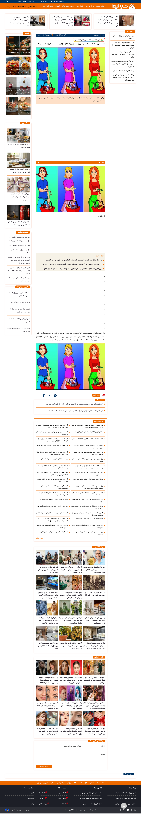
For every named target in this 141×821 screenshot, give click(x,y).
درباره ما (25, 1)
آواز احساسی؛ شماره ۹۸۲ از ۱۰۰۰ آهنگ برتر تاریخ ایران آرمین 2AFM (87, 526)
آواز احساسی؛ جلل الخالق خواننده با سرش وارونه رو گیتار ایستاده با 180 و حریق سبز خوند (53, 440)
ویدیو (52, 6)
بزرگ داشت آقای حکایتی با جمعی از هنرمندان (54, 459)
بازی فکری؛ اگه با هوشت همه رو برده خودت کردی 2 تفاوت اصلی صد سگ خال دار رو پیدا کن (73, 268)
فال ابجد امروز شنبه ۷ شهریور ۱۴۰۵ (19, 241)
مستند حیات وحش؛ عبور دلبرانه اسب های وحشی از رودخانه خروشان (53, 467)
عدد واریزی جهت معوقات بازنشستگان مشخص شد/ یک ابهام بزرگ (123, 55)
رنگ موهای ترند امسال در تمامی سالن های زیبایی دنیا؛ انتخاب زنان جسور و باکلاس (71, 706)
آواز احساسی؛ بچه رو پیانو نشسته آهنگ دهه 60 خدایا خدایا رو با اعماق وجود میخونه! (52, 453)
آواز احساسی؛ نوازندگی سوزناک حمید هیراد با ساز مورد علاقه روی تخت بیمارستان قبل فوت (52, 426)
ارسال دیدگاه (44, 766)
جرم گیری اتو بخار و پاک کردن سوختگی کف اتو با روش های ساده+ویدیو (20, 197)
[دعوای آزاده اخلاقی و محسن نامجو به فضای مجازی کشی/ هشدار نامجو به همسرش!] (94, 557)
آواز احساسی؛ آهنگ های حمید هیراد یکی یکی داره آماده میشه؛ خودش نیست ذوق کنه (53, 519)
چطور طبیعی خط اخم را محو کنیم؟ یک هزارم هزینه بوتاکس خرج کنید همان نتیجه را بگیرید (71, 680)
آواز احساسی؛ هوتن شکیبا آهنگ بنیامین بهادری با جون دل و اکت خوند (87, 494)
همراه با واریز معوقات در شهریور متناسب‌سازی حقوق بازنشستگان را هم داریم (123, 45)
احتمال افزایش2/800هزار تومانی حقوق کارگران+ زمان (87, 432)
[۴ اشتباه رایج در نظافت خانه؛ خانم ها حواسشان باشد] (18, 135)
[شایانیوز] (123, 6)
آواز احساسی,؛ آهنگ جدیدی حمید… (125, 798)
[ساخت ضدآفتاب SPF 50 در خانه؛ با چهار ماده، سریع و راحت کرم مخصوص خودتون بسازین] (47, 718)
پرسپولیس (42, 798)
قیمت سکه (42, 793)
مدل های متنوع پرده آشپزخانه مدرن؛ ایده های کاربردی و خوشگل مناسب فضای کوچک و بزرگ (94, 646)
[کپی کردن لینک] (103, 162)
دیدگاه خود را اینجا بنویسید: (72, 746)
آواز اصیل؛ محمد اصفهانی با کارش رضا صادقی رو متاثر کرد (87, 440)
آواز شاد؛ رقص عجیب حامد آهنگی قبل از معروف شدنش (52, 513)
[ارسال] (99, 162)
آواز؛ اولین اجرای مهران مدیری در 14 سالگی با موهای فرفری (87, 460)
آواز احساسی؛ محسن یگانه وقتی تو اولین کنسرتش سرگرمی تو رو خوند (88, 446)
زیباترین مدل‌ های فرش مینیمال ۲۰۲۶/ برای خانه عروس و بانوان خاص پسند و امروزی (95, 621)
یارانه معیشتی (43, 804)
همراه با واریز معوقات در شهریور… (92, 804)
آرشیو (32, 804)
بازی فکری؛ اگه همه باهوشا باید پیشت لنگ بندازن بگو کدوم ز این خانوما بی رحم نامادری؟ (74, 260)
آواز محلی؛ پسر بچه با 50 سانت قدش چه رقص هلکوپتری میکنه (54, 487)
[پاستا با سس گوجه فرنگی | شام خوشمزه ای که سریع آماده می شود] (18, 66)
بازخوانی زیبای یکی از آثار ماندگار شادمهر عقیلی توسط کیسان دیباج (52, 526)
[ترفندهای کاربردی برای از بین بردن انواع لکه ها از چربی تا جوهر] (18, 160)
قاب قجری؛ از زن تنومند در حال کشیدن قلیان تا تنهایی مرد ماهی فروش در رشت (48, 570)
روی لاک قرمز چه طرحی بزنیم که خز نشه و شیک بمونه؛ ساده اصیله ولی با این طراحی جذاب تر (95, 731)
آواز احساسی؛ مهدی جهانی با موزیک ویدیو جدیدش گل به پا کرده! (52, 433)
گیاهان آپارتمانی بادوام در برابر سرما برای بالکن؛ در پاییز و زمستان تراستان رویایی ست (70, 621)
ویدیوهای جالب (98, 421)
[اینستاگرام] (130, 810)
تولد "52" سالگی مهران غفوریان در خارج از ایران (54, 532)
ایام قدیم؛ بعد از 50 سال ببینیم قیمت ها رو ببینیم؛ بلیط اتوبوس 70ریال (87, 507)
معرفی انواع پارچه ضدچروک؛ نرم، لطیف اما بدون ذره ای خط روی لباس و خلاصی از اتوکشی (47, 621)
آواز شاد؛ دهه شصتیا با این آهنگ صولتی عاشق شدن (88, 479)
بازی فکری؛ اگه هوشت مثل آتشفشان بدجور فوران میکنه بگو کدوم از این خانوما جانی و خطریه (72, 264)
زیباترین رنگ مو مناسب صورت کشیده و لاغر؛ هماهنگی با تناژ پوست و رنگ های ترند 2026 (48, 680)
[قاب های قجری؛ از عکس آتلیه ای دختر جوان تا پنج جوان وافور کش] (94, 582)
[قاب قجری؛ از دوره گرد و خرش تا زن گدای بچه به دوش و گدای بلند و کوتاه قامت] (70, 557)
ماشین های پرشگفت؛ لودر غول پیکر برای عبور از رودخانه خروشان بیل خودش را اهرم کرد (89, 467)
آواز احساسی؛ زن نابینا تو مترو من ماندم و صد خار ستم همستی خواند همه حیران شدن (87, 426)
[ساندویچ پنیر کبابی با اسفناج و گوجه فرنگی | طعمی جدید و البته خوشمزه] (18, 45)
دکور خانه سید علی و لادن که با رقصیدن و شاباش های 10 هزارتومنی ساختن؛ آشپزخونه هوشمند (62, 21)
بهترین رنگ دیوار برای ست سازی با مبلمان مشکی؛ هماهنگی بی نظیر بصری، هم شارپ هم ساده (19, 21)
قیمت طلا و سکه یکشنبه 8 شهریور (123, 70)
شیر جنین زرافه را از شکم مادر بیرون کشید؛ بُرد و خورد (52, 506)
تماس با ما (32, 1)
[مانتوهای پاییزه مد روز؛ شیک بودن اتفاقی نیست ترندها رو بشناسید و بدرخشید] (94, 667)
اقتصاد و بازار (79, 6)
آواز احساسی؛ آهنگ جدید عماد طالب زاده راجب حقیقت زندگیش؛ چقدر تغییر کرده (89, 487)
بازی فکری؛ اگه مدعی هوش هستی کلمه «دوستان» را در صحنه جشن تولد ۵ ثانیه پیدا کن (19, 260)
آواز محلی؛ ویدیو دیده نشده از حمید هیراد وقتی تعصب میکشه (52, 446)
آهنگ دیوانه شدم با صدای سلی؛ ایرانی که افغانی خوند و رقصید (87, 500)
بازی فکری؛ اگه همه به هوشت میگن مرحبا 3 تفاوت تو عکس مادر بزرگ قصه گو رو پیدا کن (74, 404)
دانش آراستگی (62, 798)
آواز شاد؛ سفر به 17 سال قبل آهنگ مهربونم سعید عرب (87, 518)
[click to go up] (124, 806)
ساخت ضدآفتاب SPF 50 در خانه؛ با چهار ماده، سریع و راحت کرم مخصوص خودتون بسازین (47, 731)
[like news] (38, 163)
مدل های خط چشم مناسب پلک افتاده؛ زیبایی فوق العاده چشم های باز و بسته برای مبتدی (70, 731)
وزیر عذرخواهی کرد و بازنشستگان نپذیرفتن (123, 37)
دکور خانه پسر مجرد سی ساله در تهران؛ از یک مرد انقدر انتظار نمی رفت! (48, 646)
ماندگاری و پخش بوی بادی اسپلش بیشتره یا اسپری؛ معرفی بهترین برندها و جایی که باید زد (94, 706)
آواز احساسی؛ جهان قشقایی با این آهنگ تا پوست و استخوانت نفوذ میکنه (53, 494)
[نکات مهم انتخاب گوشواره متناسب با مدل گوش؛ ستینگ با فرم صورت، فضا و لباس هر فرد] (126, 20)
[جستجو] (7, 1)
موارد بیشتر (39, 538)
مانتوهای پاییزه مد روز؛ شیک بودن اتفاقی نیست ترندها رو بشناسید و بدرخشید (94, 680)
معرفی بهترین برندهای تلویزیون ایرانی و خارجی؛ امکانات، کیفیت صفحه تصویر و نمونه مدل (48, 595)
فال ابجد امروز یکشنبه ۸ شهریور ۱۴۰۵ (19, 237)
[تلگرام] (55, 396)
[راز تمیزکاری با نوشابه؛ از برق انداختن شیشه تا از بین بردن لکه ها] (18, 212)
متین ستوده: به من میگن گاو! (20, 302)
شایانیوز (71, 810)
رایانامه (103, 754)
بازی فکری (96, 395)
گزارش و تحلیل (89, 6)
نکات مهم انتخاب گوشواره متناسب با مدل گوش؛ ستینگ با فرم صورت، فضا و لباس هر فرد (107, 21)
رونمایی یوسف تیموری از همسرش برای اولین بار (54, 499)
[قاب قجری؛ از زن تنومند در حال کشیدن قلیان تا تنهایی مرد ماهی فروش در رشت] (47, 557)
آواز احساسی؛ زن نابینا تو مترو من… (91, 793)
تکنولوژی (57, 6)
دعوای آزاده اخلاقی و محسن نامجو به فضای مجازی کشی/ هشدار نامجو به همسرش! (94, 570)
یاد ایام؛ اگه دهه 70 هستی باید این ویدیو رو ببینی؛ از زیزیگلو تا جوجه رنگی (87, 514)
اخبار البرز (46, 6)
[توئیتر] (49, 396)
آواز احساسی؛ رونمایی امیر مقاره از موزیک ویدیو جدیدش (89, 533)
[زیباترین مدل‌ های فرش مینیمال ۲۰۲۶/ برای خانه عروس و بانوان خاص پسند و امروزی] (94, 607)
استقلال (64, 804)
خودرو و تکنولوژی (49, 783)
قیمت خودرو (62, 793)
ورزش (72, 6)
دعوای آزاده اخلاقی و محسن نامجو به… (90, 798)
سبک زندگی (65, 6)
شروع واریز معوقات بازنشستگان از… (125, 793)
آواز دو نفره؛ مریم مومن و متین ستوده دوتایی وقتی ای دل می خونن (87, 473)
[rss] (134, 810)
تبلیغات (19, 1)
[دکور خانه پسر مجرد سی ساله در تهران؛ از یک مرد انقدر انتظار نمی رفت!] (47, 633)
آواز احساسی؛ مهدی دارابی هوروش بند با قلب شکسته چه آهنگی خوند (52, 480)
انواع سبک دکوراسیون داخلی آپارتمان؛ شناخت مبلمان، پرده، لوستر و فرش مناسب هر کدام (71, 595)
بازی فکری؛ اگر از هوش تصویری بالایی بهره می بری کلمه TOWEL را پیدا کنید (19, 270)
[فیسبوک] (44, 396)
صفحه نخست (100, 6)
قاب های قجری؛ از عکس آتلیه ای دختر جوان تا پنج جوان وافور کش (94, 594)
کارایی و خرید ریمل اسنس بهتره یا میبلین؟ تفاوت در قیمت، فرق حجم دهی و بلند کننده (47, 706)
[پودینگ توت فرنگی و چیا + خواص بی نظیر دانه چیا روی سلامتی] (18, 86)
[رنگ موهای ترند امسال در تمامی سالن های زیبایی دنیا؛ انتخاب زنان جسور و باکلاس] (70, 693)
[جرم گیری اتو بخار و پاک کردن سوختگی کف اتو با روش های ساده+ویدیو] (18, 184)
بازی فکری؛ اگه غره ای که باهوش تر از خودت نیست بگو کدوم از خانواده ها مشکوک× (76, 411)
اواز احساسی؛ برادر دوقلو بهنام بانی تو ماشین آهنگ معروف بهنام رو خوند (88, 453)
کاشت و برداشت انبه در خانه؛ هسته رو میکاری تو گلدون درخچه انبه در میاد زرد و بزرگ (71, 646)
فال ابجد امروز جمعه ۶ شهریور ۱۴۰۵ (19, 245)
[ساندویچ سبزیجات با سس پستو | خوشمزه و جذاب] (18, 106)
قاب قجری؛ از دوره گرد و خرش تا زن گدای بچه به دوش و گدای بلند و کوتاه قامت (71, 570)
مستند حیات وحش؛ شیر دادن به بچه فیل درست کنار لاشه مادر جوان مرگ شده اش (52, 473)
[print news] (95, 163)
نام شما (103, 746)
